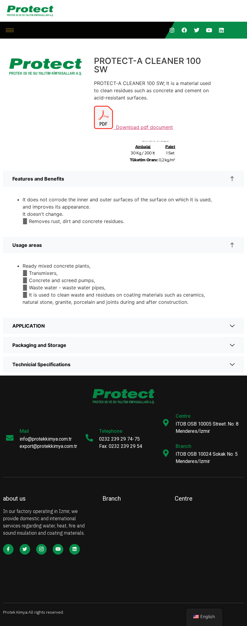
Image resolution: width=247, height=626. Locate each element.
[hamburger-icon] (10, 30)
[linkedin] (221, 30)
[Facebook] (184, 30)
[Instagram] (172, 30)
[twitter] (196, 30)
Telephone (110, 431)
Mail (24, 431)
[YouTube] (209, 30)
